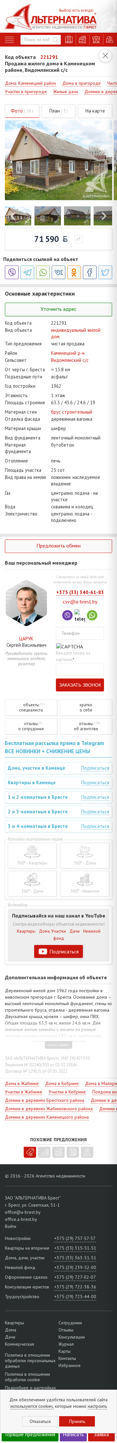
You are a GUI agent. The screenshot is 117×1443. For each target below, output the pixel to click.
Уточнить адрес (58, 309)
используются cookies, (32, 1406)
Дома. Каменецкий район (30, 83)
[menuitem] (18, 215)
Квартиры (26, 931)
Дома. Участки (52, 931)
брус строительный (71, 412)
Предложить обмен (58, 545)
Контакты (67, 1358)
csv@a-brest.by (80, 601)
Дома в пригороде (81, 83)
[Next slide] (103, 216)
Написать (73, 1434)
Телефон (70, 633)
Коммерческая (19, 1344)
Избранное (69, 1365)
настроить (97, 1406)
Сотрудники (70, 1323)
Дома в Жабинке (22, 1083)
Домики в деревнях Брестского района (44, 1100)
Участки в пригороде (26, 91)
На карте (95, 111)
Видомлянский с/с (70, 360)
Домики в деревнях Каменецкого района (47, 1117)
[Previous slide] (13, 216)
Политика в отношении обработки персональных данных (30, 1360)
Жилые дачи (65, 91)
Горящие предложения (30, 1434)
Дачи (75, 931)
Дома (10, 1330)
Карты (64, 1351)
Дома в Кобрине (62, 1083)
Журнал (66, 1344)
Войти (10, 1226)
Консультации (71, 1337)
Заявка (101, 1434)
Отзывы (65, 1330)
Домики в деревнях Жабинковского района (49, 1109)
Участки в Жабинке (23, 1092)
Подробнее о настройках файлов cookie (30, 1390)
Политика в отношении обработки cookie (27, 1377)
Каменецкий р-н (67, 353)
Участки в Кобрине (67, 1092)
